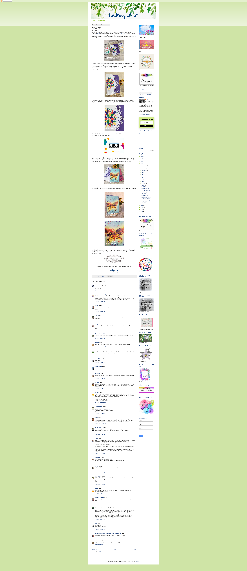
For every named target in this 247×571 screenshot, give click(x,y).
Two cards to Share (146, 190)
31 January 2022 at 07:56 (100, 472)
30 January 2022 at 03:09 (100, 346)
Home (94, 20)
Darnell (98, 33)
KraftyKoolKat (98, 476)
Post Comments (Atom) (103, 551)
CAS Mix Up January (146, 202)
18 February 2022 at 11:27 (100, 544)
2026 (142, 156)
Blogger (137, 561)
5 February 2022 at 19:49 (100, 519)
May (143, 177)
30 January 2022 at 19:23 (100, 388)
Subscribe (146, 125)
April (143, 179)
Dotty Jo (97, 315)
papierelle (97, 350)
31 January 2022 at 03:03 (100, 462)
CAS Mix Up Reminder (146, 193)
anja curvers (98, 541)
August (143, 172)
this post (111, 158)
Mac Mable (97, 373)
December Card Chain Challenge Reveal (146, 198)
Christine (97, 342)
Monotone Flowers (145, 188)
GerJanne (97, 392)
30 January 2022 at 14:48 (100, 362)
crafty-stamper (98, 324)
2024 (142, 159)
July (143, 174)
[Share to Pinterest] (112, 276)
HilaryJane (149, 99)
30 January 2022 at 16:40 (100, 378)
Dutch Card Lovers (117, 249)
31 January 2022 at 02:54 (100, 453)
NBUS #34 (123, 33)
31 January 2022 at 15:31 (100, 484)
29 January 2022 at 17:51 (100, 329)
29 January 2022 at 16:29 (100, 311)
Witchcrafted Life (99, 427)
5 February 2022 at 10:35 (100, 502)
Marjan (96, 488)
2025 (142, 158)
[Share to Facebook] (111, 276)
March (143, 181)
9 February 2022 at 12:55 (100, 529)
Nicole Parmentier (99, 497)
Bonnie (96, 417)
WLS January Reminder (146, 192)
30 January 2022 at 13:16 (100, 354)
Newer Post (94, 549)
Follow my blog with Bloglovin (145, 130)
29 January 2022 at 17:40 (100, 320)
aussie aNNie (98, 457)
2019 (142, 209)
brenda (96, 466)
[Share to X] (109, 276)
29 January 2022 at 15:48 (100, 290)
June (143, 176)
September (144, 170)
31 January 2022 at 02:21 (100, 434)
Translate (149, 94)
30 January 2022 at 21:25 (100, 413)
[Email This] (107, 276)
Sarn (96, 284)
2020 (142, 207)
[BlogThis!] (108, 276)
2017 (142, 213)
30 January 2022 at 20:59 (100, 402)
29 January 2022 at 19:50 (100, 338)
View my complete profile (144, 114)
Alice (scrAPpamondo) (100, 294)
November (144, 167)
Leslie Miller (98, 506)
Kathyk (96, 305)
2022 (142, 163)
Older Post (134, 549)
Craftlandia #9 (145, 195)
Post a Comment (97, 547)
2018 (142, 211)
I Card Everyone (99, 406)
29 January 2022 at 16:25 (100, 301)
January (143, 185)
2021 (142, 205)
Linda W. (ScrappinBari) (101, 334)
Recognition (101, 20)
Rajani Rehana (98, 358)
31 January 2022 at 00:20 (100, 423)
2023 (142, 161)
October (144, 168)
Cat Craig (97, 382)
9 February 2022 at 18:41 (100, 537)
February (144, 183)
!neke (96, 523)
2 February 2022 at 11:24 (100, 493)
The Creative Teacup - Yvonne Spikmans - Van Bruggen (108, 533)
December (144, 165)
